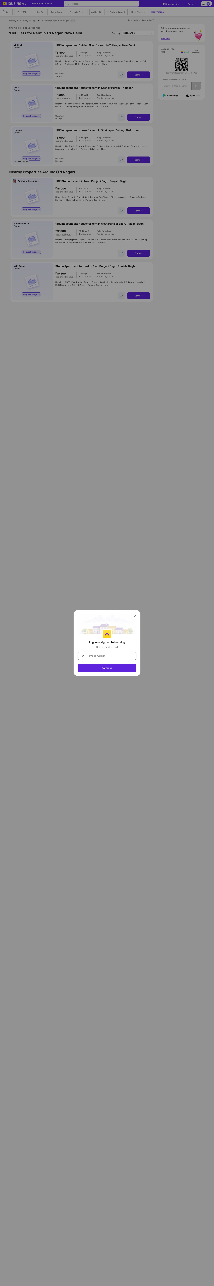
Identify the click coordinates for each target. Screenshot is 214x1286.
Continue (107, 667)
